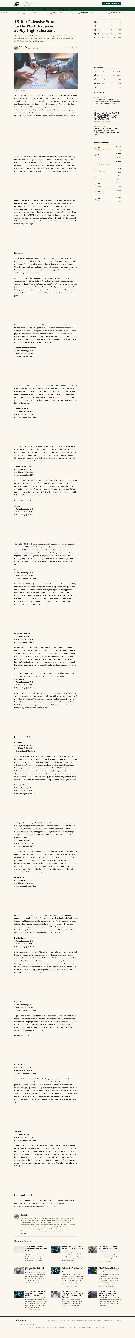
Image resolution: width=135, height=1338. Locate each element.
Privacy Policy (97, 1320)
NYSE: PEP (29, 1016)
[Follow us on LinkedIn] (21, 1324)
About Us (54, 1320)
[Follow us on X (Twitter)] (18, 1324)
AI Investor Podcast (112, 3)
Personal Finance (30, 9)
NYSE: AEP (45, 385)
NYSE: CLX (28, 544)
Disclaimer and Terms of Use (84, 1320)
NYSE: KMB (36, 851)
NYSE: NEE (35, 952)
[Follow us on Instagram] (27, 1324)
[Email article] (72, 47)
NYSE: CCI (46, 693)
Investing (17, 9)
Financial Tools (71, 1320)
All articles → (26, 1233)
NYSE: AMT (37, 446)
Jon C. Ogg (24, 47)
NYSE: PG (35, 1079)
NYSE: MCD (33, 915)
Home (48, 1320)
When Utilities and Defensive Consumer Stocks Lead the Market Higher (109, 1270)
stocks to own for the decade (59, 328)
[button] (99, 4)
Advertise (118, 1320)
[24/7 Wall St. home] (16, 4)
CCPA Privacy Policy (108, 1320)
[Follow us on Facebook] (15, 1324)
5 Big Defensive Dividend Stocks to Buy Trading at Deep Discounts (36, 1248)
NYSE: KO (29, 584)
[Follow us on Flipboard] (34, 1324)
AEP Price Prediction (59, 385)
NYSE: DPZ (35, 756)
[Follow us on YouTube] (24, 1324)
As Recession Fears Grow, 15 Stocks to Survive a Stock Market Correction (72, 1270)
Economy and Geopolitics (60, 9)
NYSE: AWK (44, 480)
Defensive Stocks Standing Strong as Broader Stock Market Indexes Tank (108, 1293)
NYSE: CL (36, 647)
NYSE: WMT (30, 1145)
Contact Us (62, 1320)
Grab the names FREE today (54, 676)
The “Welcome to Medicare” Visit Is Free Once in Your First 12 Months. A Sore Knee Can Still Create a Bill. (107, 102)
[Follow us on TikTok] (31, 1324)
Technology (43, 9)
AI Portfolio (78, 9)
